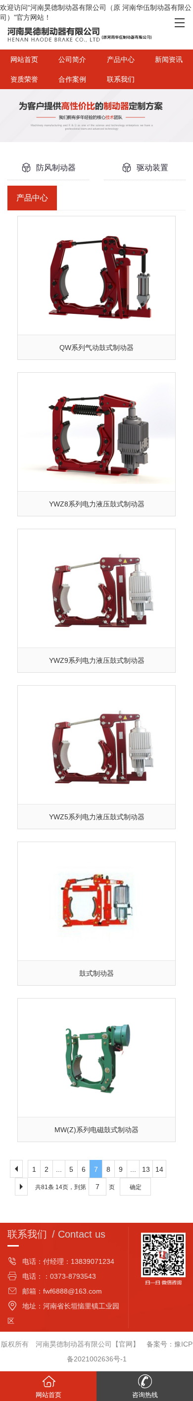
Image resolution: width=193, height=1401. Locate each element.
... (59, 1169)
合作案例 (72, 79)
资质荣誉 (24, 79)
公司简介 (72, 59)
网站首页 (24, 59)
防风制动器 (56, 167)
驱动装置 (152, 167)
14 (159, 1169)
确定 (136, 1187)
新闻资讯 (169, 59)
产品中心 (121, 59)
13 (146, 1169)
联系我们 (121, 79)
